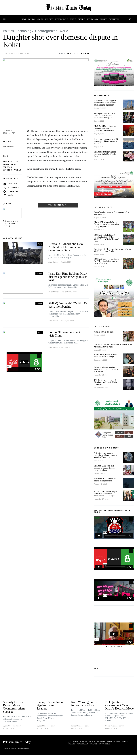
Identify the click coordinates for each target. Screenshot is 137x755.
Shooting (8, 170)
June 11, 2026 (99, 245)
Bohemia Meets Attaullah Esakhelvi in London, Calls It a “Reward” (106, 369)
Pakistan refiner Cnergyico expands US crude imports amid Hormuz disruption (105, 102)
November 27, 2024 (101, 499)
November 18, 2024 (101, 388)
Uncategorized (46, 31)
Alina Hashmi (53, 262)
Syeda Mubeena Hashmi (12, 726)
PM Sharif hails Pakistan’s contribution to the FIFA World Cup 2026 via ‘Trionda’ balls (106, 238)
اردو (18, 19)
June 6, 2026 (99, 255)
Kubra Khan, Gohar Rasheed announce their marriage (106, 355)
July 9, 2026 (98, 147)
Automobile (114, 19)
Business (49, 19)
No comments (10, 53)
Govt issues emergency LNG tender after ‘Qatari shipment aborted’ (106, 141)
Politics (31, 19)
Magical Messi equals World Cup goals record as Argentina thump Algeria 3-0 (106, 224)
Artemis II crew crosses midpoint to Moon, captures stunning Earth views (105, 455)
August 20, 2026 (100, 218)
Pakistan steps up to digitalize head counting (11, 223)
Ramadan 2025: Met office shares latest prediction (105, 479)
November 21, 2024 (101, 375)
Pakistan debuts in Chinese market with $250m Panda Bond (105, 154)
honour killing (11, 162)
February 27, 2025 (100, 473)
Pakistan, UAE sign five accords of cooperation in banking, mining (104, 468)
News (13, 164)
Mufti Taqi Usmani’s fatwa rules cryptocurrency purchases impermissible (105, 128)
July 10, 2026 (99, 134)
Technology (92, 19)
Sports (40, 19)
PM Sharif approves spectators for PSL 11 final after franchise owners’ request (106, 261)
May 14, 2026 (99, 159)
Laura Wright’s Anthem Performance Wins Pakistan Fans (111, 213)
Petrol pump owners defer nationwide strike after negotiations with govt (104, 115)
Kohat (6, 164)
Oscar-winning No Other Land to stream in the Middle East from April (113, 345)
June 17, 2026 (99, 230)
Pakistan (7, 167)
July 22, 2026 (99, 121)
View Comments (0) (57, 205)
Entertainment (61, 19)
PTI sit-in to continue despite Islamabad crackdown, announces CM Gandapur (105, 493)
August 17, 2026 (100, 108)
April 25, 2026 (99, 267)
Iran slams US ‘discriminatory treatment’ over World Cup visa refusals (112, 250)
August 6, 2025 (99, 335)
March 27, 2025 (100, 350)
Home (24, 19)
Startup (81, 19)
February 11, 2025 (100, 484)
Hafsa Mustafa (53, 292)
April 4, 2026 (98, 461)
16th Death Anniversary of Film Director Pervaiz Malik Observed (105, 382)
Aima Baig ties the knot (103, 332)
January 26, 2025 (100, 360)
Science (103, 19)
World (73, 19)
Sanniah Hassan (8, 147)
